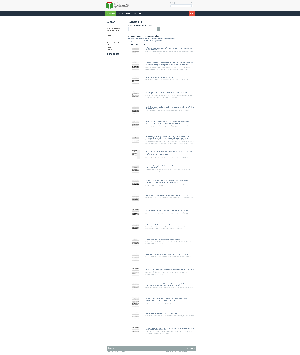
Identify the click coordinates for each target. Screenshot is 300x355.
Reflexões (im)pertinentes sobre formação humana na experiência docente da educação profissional (169, 48)
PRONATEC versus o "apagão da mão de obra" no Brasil (162, 77)
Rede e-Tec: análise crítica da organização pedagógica (162, 240)
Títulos (109, 35)
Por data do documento (113, 30)
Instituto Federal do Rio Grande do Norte (176, 351)
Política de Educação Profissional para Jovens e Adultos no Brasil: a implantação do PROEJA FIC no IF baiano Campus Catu (166, 181)
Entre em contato (111, 351)
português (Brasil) (179, 2)
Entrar (108, 58)
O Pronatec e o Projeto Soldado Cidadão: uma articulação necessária (167, 254)
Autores (109, 33)
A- (188, 2)
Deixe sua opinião (120, 351)
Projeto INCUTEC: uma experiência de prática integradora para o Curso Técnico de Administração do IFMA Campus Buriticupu (167, 122)
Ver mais (130, 343)
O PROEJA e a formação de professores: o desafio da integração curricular (169, 195)
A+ (192, 2)
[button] (129, 13)
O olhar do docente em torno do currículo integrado (161, 313)
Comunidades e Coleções (113, 28)
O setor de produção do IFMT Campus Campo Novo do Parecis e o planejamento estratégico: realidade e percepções (166, 299)
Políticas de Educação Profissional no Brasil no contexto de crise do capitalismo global (166, 166)
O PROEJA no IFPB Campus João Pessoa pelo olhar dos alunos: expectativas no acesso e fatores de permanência (169, 329)
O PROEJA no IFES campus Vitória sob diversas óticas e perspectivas (167, 210)
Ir (158, 29)
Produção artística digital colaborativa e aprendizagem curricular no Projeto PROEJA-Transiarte (169, 107)
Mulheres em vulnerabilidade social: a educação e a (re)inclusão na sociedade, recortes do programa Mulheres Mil (169, 270)
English (185, 2)
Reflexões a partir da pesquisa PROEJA (157, 225)
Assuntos (109, 37)
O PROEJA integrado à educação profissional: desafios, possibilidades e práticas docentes (168, 93)
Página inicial (109, 18)
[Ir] (191, 5)
